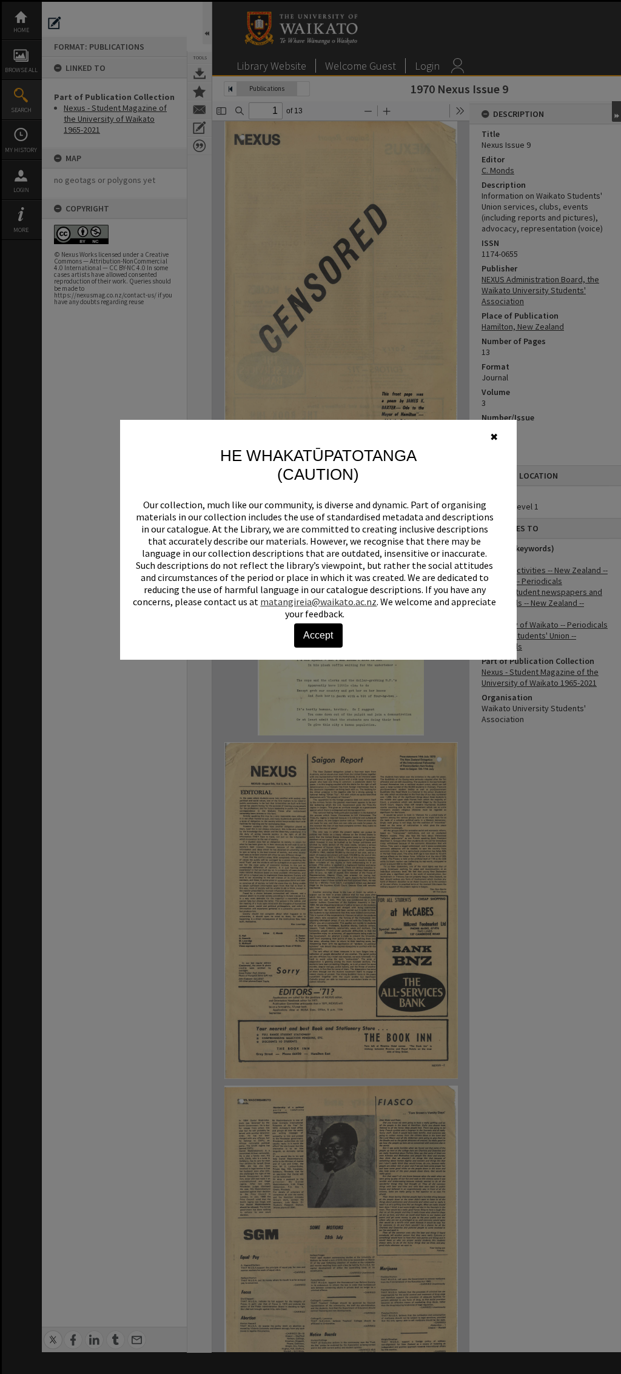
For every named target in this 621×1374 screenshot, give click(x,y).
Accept (318, 635)
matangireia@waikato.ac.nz (318, 602)
